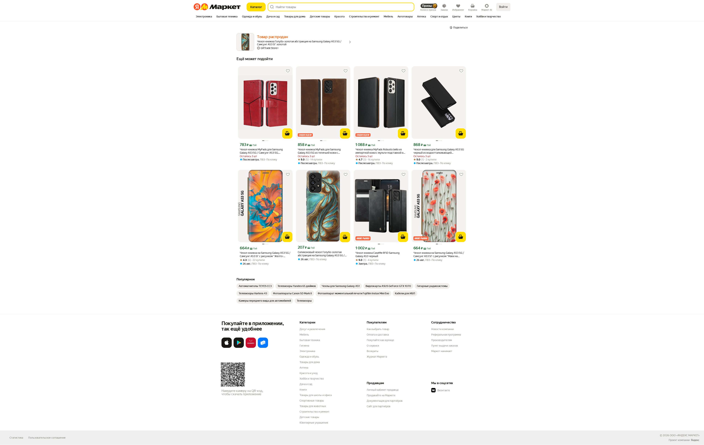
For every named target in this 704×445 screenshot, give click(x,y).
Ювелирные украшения (314, 422)
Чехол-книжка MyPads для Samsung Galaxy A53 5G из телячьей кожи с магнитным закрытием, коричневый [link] (319, 151)
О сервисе (373, 345)
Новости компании (442, 329)
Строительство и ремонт (314, 411)
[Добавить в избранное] (287, 71)
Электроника (307, 351)
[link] (255, 286)
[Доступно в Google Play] (239, 347)
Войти (503, 7)
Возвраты (372, 351)
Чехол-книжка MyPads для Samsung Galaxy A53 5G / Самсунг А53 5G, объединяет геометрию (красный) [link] (261, 151)
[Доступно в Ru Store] (263, 347)
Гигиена (304, 345)
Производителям (441, 340)
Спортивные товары (312, 400)
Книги (303, 389)
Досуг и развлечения (312, 329)
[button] (457, 390)
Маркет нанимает (441, 351)
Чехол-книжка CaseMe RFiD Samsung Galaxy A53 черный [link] (377, 254)
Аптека (304, 367)
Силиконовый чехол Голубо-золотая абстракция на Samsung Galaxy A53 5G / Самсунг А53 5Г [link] (321, 254)
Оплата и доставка (378, 334)
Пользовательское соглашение (47, 437)
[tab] (204, 16)
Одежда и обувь (309, 356)
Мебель (304, 334)
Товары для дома (310, 362)
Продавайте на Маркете (381, 395)
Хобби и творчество (312, 378)
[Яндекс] (695, 440)
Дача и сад (306, 384)
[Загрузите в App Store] (226, 347)
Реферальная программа (446, 334)
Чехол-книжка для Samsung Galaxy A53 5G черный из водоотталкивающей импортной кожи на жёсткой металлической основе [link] (438, 151)
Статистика (16, 437)
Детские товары (309, 417)
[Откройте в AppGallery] (251, 347)
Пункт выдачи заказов (444, 345)
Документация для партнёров (385, 400)
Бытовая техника (310, 340)
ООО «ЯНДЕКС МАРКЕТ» (685, 435)
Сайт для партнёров (378, 406)
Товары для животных (313, 406)
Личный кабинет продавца (382, 389)
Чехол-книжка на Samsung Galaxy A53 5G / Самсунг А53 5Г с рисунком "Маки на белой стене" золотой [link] (438, 254)
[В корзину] (287, 133)
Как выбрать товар (378, 329)
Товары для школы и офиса (316, 395)
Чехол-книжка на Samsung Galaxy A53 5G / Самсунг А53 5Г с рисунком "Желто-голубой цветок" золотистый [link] (265, 254)
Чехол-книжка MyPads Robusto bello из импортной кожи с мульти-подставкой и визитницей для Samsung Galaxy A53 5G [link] (379, 151)
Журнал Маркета (377, 356)
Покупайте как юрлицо (380, 340)
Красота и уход (309, 373)
